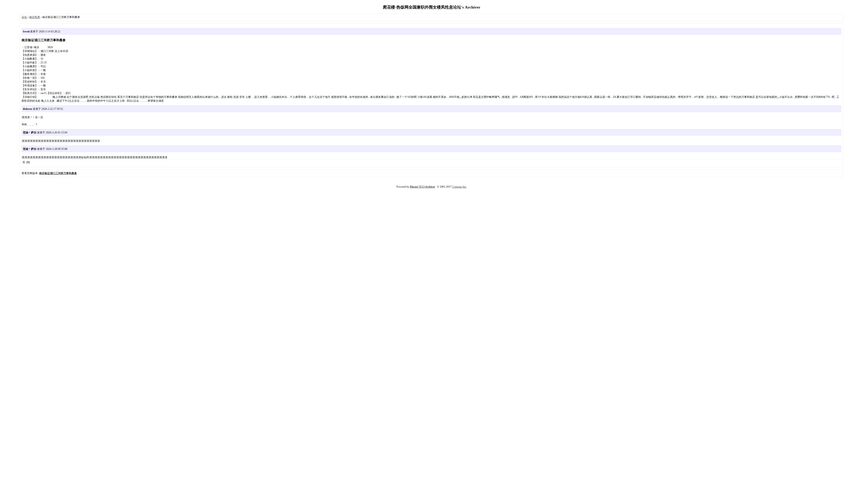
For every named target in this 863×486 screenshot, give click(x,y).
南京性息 (34, 17)
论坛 (24, 17)
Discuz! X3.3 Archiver (422, 186)
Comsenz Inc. (459, 186)
